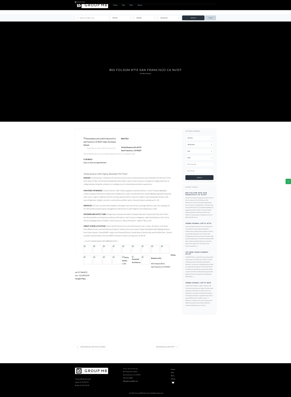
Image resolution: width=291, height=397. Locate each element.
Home (115, 5)
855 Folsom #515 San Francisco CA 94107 (196, 194)
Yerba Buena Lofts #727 (165, 347)
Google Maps (80, 278)
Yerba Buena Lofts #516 (198, 283)
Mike (143, 73)
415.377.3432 (128, 378)
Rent (131, 5)
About (140, 5)
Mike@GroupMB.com (130, 381)
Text (172, 382)
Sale (123, 5)
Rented (149, 73)
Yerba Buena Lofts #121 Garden (92, 347)
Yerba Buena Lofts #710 (198, 223)
